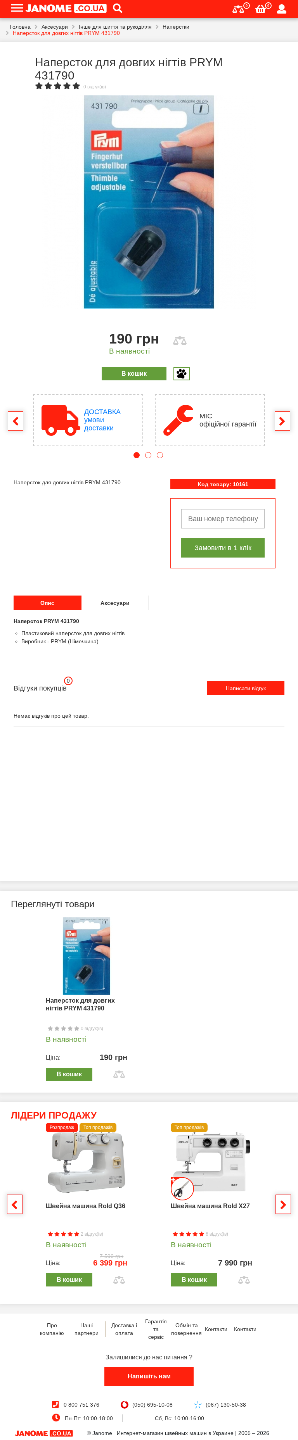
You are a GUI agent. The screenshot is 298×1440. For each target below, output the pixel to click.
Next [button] (282, 421)
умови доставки (102, 420)
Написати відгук (246, 688)
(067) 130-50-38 (226, 1405)
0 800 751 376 (81, 1405)
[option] (149, 202)
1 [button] (136, 455)
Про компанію (52, 1329)
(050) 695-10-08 (152, 1405)
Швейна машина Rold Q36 (85, 1206)
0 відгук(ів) (94, 87)
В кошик (134, 373)
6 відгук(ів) (216, 1234)
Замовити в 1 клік (222, 548)
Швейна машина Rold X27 (210, 1206)
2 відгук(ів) (91, 1234)
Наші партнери (86, 1329)
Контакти (216, 1329)
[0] (238, 8)
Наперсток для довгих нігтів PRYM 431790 (80, 1004)
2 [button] (148, 455)
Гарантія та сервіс (156, 1329)
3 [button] (160, 455)
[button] (115, 9)
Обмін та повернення (186, 1329)
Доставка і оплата (124, 1329)
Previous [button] (15, 421)
